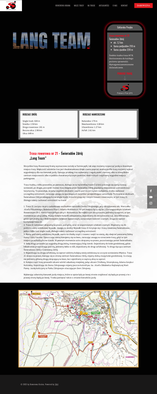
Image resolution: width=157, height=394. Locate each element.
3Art (56, 384)
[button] (63, 6)
